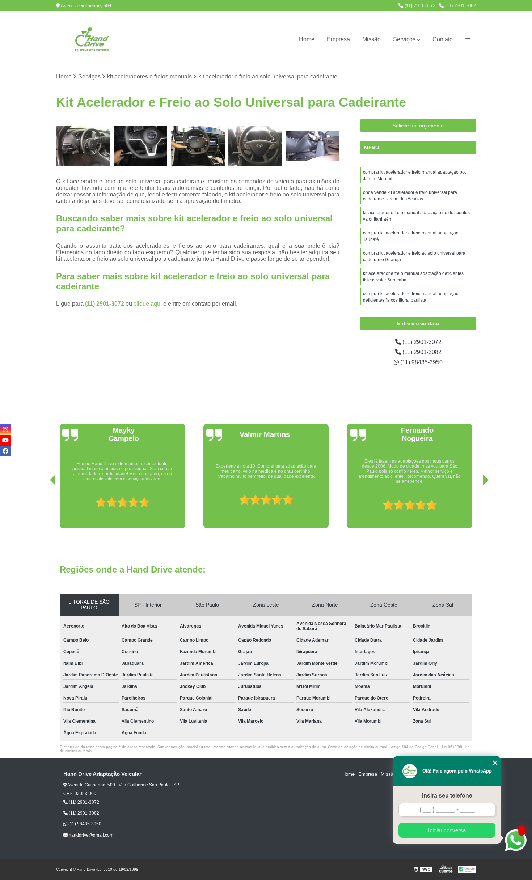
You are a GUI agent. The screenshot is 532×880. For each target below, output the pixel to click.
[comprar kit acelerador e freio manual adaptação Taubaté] (255, 146)
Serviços (404, 39)
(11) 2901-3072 (419, 5)
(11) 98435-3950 (421, 362)
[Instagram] (5, 429)
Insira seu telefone (447, 795)
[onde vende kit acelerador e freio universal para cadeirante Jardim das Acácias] (141, 146)
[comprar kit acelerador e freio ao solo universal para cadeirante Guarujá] (312, 146)
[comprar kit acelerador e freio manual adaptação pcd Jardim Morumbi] (83, 146)
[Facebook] (5, 451)
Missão (371, 39)
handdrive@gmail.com (90, 835)
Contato (442, 39)
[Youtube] (5, 440)
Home (306, 39)
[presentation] (42, 508)
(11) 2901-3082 (460, 5)
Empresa (338, 39)
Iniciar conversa (447, 830)
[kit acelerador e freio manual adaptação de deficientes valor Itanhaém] (198, 146)
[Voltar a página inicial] (92, 39)
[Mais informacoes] (468, 39)
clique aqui (148, 304)
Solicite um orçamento (418, 125)
